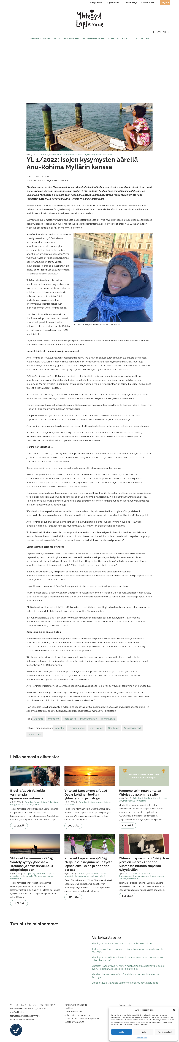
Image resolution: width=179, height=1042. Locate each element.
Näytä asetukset (165, 1032)
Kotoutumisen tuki (69, 38)
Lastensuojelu (26, 876)
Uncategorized (94, 154)
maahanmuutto (88, 718)
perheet (37, 804)
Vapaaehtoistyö (103, 802)
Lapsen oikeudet (24, 804)
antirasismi (53, 718)
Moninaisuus (70, 154)
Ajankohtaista (40, 802)
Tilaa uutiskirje (130, 2)
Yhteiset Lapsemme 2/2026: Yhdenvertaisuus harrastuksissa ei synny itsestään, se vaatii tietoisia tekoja (128, 967)
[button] (173, 1010)
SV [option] (158, 32)
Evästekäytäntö (142, 1038)
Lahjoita (165, 2)
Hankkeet (69, 1008)
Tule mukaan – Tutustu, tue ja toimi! (81, 1018)
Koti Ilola (122, 38)
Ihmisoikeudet (56, 154)
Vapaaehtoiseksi (149, 2)
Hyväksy (121, 1032)
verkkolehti (107, 154)
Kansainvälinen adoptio (43, 38)
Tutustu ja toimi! (140, 38)
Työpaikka (141, 801)
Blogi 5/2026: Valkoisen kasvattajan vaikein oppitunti (122, 943)
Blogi (12, 804)
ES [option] (168, 32)
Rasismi (91, 802)
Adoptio (44, 154)
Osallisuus (81, 154)
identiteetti (70, 718)
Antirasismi (53, 802)
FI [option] (154, 32)
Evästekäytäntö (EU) (74, 1022)
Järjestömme (112, 2)
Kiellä (143, 1032)
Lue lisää (19, 826)
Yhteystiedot (96, 2)
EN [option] (163, 32)
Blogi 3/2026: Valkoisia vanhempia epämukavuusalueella (125, 982)
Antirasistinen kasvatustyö (98, 38)
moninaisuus (108, 718)
